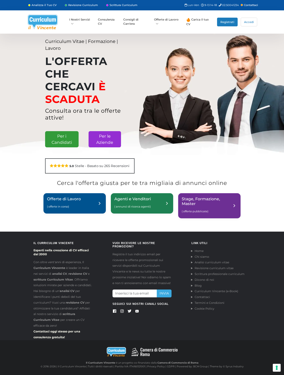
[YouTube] (137, 312)
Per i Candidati (62, 139)
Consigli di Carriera (130, 21)
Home (199, 251)
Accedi (249, 22)
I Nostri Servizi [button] (79, 19)
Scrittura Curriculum (123, 5)
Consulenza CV (106, 21)
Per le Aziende (104, 139)
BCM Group (200, 366)
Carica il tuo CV (197, 22)
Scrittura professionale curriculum (219, 274)
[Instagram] (122, 312)
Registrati (227, 22)
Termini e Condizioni (209, 303)
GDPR (171, 366)
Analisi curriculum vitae (212, 262)
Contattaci (251, 5)
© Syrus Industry (233, 366)
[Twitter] (129, 312)
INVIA (164, 293)
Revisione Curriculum (83, 5)
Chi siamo (202, 257)
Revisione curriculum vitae (214, 268)
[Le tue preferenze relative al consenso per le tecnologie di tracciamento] (277, 368)
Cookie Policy (204, 308)
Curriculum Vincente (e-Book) (216, 291)
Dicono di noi (204, 280)
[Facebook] (114, 312)
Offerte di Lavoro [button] (166, 19)
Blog (198, 285)
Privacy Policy (156, 366)
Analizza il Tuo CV (44, 5)
